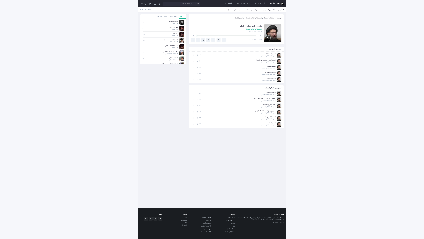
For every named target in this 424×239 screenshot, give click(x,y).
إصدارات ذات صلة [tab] (162, 16)
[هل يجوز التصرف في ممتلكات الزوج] (193, 40)
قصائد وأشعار (231, 229)
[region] (163, 41)
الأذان (233, 226)
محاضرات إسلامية (269, 18)
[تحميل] (203, 40)
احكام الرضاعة (271, 78)
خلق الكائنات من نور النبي (170, 52)
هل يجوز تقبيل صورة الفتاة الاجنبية (265, 111)
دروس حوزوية (207, 229)
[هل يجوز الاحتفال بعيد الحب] (198, 40)
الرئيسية (279, 18)
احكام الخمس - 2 (270, 72)
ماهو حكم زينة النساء (269, 105)
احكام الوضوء (271, 123)
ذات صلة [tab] (182, 16)
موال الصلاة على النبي (171, 46)
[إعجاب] (197, 55)
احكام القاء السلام (270, 93)
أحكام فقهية (238, 18)
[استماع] (268, 38)
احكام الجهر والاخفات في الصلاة (265, 60)
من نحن (184, 222)
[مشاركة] (224, 40)
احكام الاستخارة (270, 54)
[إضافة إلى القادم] (213, 40)
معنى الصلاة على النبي (171, 40)
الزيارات (233, 223)
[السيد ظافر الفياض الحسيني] (219, 40)
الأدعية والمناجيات (230, 220)
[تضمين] (208, 40)
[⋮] (193, 55)
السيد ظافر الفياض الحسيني (253, 18)
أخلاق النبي (174, 34)
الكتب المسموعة (206, 232)
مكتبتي (184, 218)
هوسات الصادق (173, 58)
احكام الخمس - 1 (270, 66)
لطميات (208, 220)
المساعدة (184, 220)
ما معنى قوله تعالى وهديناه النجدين (264, 99)
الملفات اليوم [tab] (173, 16)
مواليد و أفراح (207, 223)
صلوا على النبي (173, 27)
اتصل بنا (184, 225)
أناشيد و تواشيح (206, 226)
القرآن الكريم (231, 218)
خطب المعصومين (206, 218)
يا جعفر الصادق (173, 21)
